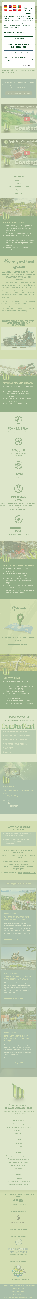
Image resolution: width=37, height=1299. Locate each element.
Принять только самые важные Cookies (18, 45)
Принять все (18, 39)
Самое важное (10, 32)
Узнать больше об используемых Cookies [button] (17, 59)
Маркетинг (21, 32)
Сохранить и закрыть (18, 53)
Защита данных (27, 65)
